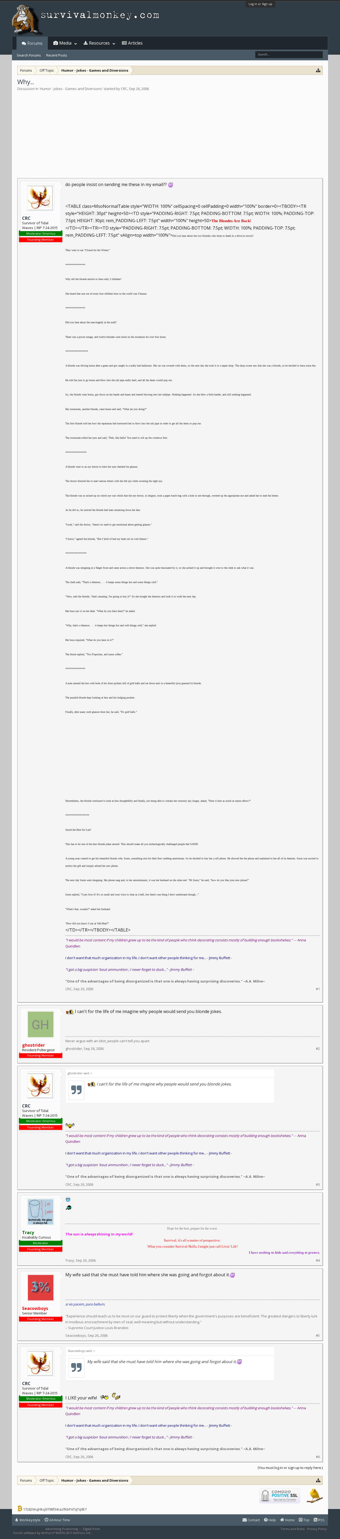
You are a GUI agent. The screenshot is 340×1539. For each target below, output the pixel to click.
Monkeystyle (29, 1520)
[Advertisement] (170, 131)
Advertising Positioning (61, 1529)
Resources (99, 43)
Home (289, 1520)
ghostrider (73, 1048)
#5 (318, 1335)
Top (306, 1520)
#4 (318, 1260)
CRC (124, 88)
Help (272, 1520)
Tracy (69, 1260)
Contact (253, 1520)
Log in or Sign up (260, 4)
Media (65, 43)
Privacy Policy (317, 1529)
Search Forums (29, 55)
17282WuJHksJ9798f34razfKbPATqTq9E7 (55, 1509)
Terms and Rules (292, 1529)
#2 (318, 1048)
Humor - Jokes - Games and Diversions (71, 88)
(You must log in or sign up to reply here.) (290, 1467)
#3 (318, 1184)
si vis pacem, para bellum (84, 1304)
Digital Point (91, 1529)
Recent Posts (56, 55)
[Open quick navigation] (318, 70)
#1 (318, 989)
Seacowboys (75, 1335)
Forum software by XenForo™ (52, 1533)
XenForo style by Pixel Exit (113, 1533)
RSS (321, 1520)
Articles (135, 43)
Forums (34, 43)
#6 (318, 1457)
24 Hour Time (59, 1520)
